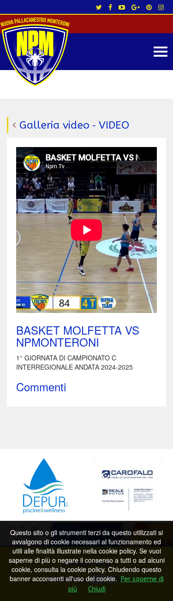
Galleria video (54, 125)
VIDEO (114, 125)
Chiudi (97, 589)
